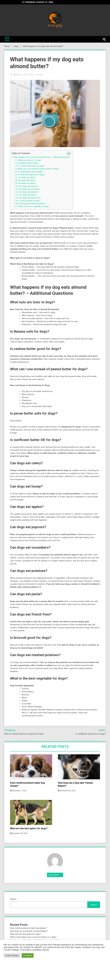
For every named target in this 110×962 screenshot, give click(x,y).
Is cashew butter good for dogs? (31, 166)
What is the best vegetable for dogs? (34, 206)
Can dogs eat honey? (27, 180)
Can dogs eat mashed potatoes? (32, 204)
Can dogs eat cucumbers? (30, 189)
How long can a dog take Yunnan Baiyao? (29, 931)
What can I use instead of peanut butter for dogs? (38, 169)
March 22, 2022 (21, 75)
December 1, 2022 (19, 791)
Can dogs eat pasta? (27, 195)
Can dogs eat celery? (27, 178)
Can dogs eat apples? (27, 183)
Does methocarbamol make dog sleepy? (28, 928)
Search (13, 899)
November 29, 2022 (67, 791)
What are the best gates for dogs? (29, 828)
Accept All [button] (27, 955)
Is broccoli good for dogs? (29, 201)
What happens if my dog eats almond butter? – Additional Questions (42, 157)
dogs (32, 75)
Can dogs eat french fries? (30, 198)
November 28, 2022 (20, 833)
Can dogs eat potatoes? (29, 192)
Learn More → (55, 875)
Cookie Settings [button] (11, 955)
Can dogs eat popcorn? (28, 186)
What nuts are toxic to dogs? (30, 160)
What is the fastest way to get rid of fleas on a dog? (33, 937)
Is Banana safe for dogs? (28, 163)
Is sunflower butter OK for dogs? (31, 175)
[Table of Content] (69, 154)
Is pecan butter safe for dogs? (30, 172)
